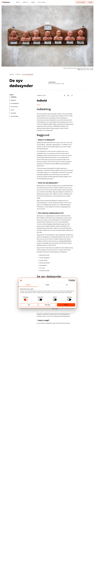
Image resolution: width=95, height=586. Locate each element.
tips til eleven (41, 2)
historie (18, 74)
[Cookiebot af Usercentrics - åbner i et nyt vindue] (69, 280)
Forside (11, 74)
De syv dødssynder (27, 74)
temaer (33, 2)
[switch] (40, 300)
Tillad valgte (47, 304)
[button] (64, 95)
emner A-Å (25, 2)
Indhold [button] (11, 94)
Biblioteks (79, 2)
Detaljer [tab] (47, 284)
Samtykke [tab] (28, 284)
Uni (89, 2)
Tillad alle (66, 304)
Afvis (29, 304)
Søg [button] (17, 2)
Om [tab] (67, 284)
